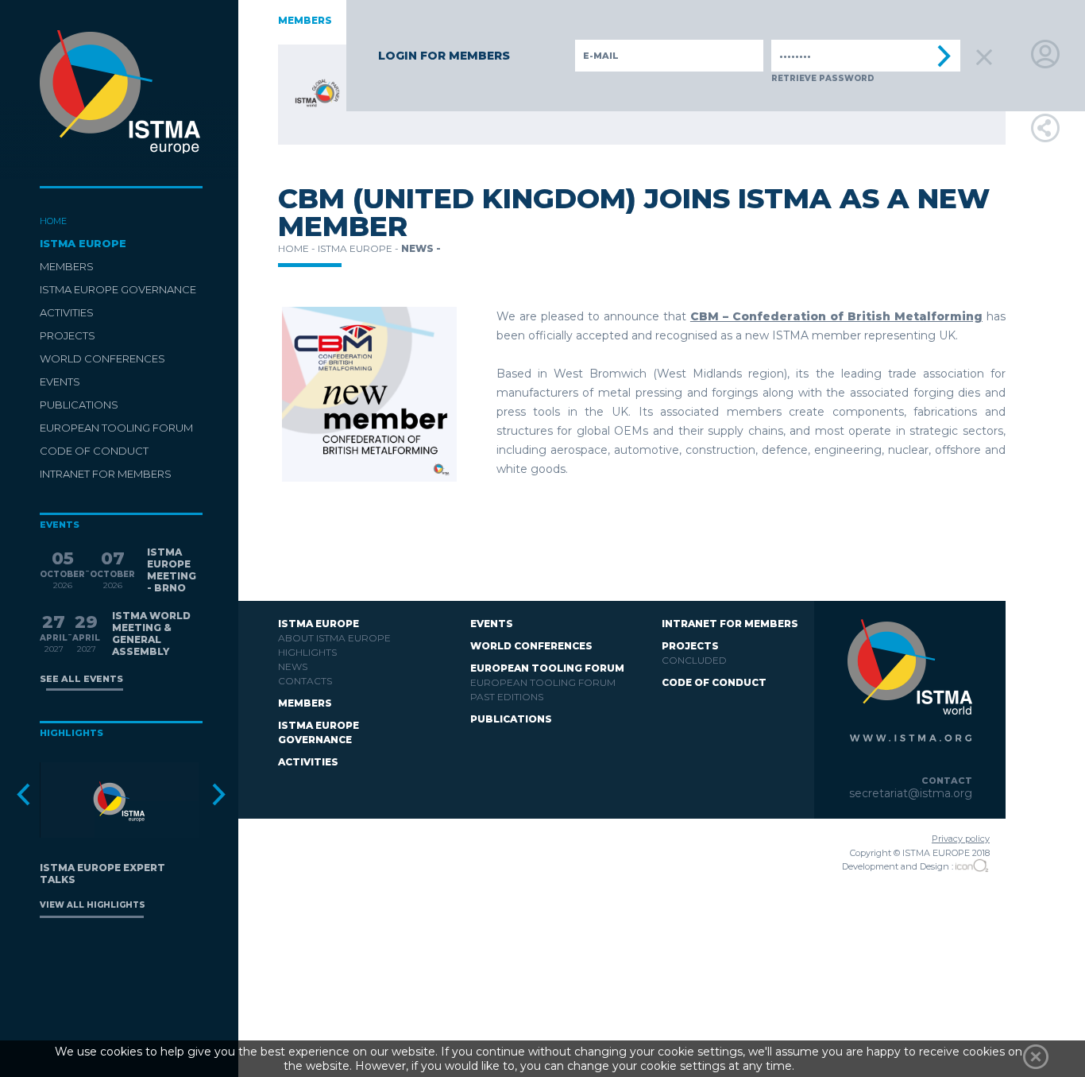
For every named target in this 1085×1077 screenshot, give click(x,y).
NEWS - (421, 248)
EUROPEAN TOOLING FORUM (116, 427)
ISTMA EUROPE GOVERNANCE (118, 289)
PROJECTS (67, 335)
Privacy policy (961, 838)
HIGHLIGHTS (307, 652)
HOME (53, 221)
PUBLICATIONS (79, 404)
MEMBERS (67, 266)
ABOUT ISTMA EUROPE (334, 638)
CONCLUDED (694, 660)
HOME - (298, 248)
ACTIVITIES (67, 312)
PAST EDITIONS (506, 697)
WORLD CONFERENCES (102, 358)
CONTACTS (305, 681)
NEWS (292, 666)
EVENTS (60, 381)
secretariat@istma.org (910, 793)
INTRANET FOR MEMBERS (106, 473)
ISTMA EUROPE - (359, 248)
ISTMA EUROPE (83, 243)
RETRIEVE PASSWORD (823, 78)
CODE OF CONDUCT (94, 450)
